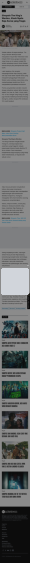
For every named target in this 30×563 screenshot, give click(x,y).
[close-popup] (27, 266)
